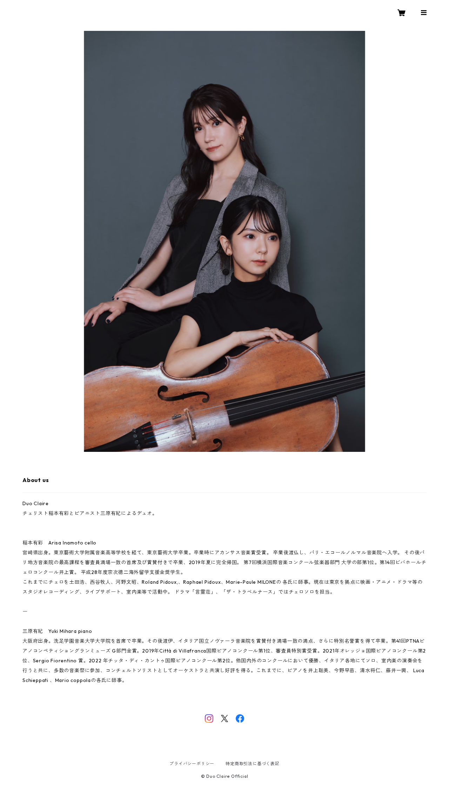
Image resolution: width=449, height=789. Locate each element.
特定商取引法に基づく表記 (253, 763)
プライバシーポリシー (191, 763)
